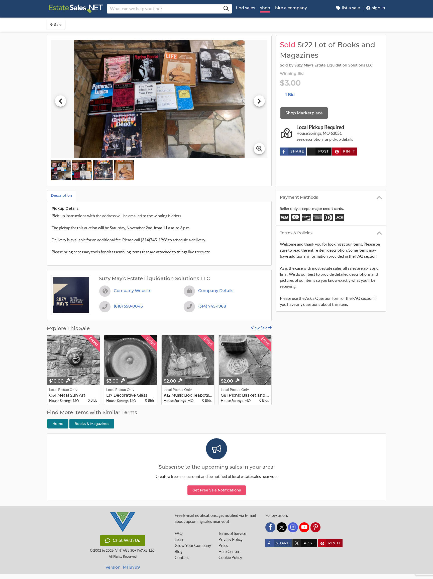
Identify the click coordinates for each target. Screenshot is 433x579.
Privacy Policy (231, 539)
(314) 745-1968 (212, 306)
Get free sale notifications (216, 490)
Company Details (215, 291)
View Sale (259, 328)
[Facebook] (270, 527)
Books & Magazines (91, 423)
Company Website (133, 291)
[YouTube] (304, 527)
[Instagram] (293, 527)
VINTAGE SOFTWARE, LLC (135, 550)
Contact (182, 557)
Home (57, 423)
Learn (179, 539)
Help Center (229, 551)
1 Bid (290, 94)
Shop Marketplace (304, 113)
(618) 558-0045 (128, 306)
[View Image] (61, 170)
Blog (178, 551)
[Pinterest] (315, 527)
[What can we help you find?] (226, 9)
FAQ (179, 533)
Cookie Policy (230, 557)
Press (223, 545)
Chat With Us (126, 540)
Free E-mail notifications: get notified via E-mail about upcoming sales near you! (215, 518)
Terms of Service (232, 533)
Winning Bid (292, 74)
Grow (193, 545)
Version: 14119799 (122, 567)
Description (61, 195)
